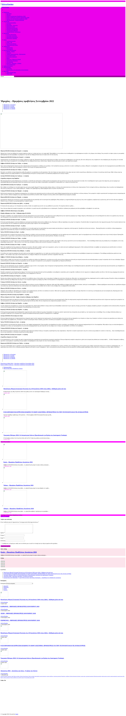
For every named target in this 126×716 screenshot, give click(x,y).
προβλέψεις (68, 676)
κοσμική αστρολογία (42, 676)
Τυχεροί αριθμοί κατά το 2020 (29, 677)
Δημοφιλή (6, 586)
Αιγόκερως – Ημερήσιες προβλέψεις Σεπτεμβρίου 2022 (17, 364)
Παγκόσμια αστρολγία (97, 676)
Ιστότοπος (3, 540)
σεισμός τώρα (83, 676)
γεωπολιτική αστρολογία (90, 676)
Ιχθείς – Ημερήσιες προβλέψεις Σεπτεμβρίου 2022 (17, 363)
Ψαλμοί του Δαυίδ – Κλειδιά (18, 676)
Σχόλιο (3, 532)
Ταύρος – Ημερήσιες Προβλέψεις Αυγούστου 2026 (18, 485)
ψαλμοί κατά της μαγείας (106, 676)
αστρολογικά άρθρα (4, 676)
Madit (16, 714)
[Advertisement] (63, 88)
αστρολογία (9, 676)
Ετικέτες (5, 590)
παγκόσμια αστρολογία (57, 676)
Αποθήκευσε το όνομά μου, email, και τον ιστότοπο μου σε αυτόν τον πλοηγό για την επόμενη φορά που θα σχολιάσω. (30, 543)
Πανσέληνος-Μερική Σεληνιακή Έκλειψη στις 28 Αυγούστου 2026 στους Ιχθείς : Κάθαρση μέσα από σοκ (35, 389)
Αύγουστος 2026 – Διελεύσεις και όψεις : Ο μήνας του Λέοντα (18, 576)
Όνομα (3, 535)
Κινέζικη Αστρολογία (73, 676)
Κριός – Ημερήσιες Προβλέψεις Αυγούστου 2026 (18, 462)
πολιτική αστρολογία (113, 676)
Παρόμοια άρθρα (7, 367)
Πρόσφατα (6, 587)
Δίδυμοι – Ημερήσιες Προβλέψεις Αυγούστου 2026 (19, 508)
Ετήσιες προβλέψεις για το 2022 (15, 677)
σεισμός (22, 677)
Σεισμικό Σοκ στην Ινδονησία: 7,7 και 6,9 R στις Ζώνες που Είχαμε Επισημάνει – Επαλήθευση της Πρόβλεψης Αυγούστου (32, 577)
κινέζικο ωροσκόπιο (6, 677)
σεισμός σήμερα (120, 676)
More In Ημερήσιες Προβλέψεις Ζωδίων (13, 368)
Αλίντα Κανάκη (4, 602)
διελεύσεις (79, 676)
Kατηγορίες (3, 583)
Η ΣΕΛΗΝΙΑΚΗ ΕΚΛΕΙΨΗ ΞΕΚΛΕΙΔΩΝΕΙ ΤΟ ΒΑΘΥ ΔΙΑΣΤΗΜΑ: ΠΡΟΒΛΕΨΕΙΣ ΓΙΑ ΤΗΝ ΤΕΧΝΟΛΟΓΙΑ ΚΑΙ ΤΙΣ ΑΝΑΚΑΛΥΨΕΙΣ (46, 412)
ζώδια (12, 676)
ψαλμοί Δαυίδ (37, 676)
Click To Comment (5, 516)
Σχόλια (5, 588)
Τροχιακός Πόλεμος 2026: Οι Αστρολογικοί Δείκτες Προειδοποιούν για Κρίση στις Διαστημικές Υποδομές (35, 435)
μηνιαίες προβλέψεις (49, 676)
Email (2, 538)
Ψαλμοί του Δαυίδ (31, 676)
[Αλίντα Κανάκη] (7, 4)
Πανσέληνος (63, 676)
